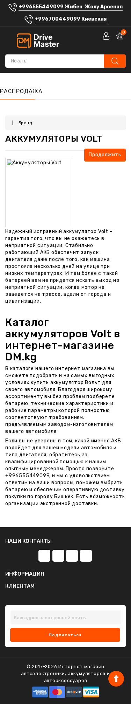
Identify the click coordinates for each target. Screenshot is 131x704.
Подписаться (65, 634)
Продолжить (105, 155)
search (115, 61)
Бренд (25, 122)
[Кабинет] (106, 36)
